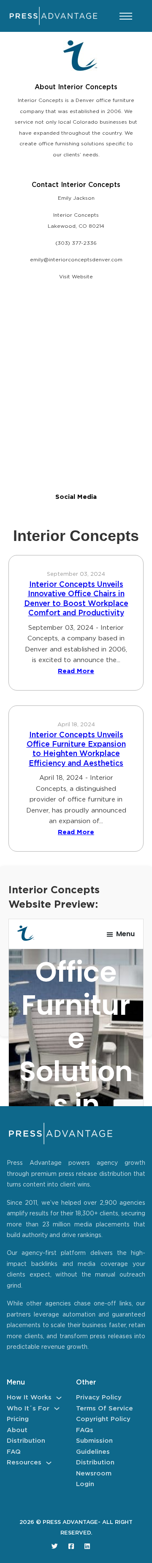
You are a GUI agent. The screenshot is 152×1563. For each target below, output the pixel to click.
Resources (24, 1462)
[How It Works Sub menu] (59, 1398)
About (17, 1430)
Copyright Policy (103, 1419)
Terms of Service (104, 1408)
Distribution (26, 1441)
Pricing (18, 1419)
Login (85, 1484)
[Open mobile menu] (125, 16)
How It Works (29, 1397)
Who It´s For (28, 1408)
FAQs (84, 1430)
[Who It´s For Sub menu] (57, 1408)
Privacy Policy (99, 1397)
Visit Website (76, 277)
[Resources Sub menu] (49, 1463)
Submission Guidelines (94, 1446)
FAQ (14, 1452)
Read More (76, 671)
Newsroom (93, 1473)
